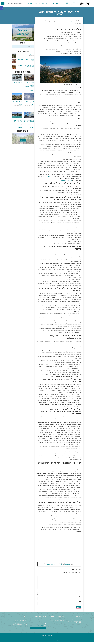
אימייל (79, 596)
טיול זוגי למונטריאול (17, 82)
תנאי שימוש (54, 640)
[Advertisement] (59, 548)
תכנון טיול (41, 3)
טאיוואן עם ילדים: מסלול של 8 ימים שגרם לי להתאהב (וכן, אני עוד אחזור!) (29, 85)
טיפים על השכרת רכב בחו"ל (66, 180)
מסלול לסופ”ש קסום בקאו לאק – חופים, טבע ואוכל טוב (17, 121)
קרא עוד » (32, 90)
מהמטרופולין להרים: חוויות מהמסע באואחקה (17, 103)
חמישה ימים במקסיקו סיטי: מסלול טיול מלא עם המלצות (29, 121)
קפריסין (70, 21)
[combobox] (14, 3)
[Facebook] (70, 3)
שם (80, 591)
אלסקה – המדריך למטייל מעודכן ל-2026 (30, 103)
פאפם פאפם (47, 176)
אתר (80, 601)
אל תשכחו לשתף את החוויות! (23, 33)
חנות (36, 3)
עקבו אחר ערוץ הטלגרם (50, 564)
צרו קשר (48, 640)
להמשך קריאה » (31, 55)
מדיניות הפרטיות (40, 625)
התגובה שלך (78, 575)
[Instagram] (74, 3)
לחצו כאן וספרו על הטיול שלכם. (22, 34)
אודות (31, 3)
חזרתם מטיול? (23, 30)
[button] (1, 8)
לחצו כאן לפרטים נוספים (77, 623)
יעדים (52, 3)
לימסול (49, 40)
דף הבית (58, 3)
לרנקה (65, 98)
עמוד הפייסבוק (67, 564)
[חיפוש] (2, 3)
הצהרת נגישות (62, 640)
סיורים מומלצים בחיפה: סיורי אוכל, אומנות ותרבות (26, 60)
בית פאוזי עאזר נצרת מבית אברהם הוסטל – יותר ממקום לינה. (26, 66)
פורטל (47, 3)
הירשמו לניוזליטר (59, 564)
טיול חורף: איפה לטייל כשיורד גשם (27, 54)
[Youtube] (67, 3)
